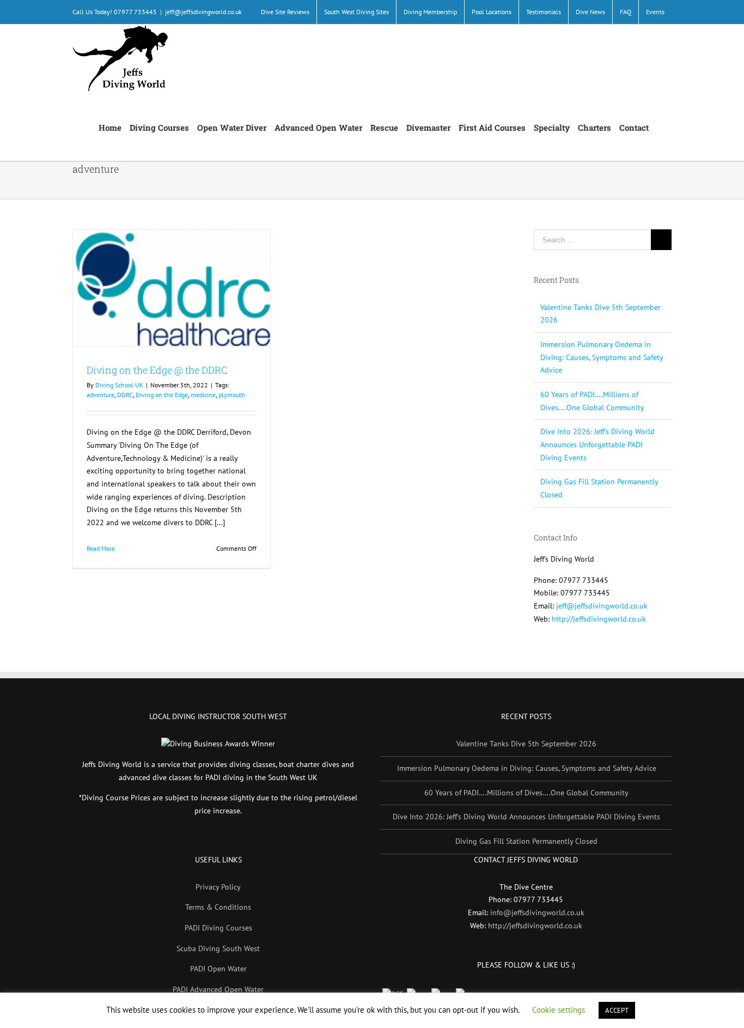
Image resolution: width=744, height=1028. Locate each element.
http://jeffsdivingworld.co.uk (599, 619)
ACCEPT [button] (617, 1010)
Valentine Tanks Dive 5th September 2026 (526, 744)
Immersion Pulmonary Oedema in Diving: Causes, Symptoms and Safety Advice (601, 357)
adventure (100, 395)
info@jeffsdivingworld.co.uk (537, 912)
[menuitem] (285, 12)
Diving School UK (119, 385)
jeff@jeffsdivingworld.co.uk (203, 12)
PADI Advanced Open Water (218, 989)
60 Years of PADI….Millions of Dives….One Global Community (526, 793)
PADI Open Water (218, 969)
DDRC (125, 395)
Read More (101, 548)
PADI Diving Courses (218, 928)
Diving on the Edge (162, 395)
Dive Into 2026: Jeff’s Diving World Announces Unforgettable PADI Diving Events (597, 444)
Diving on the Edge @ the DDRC (157, 369)
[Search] (660, 127)
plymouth (231, 395)
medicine (203, 395)
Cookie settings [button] (558, 1010)
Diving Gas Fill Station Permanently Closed (526, 841)
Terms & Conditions (218, 907)
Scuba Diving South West (218, 948)
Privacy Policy (218, 887)
